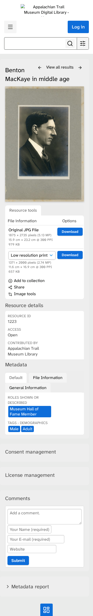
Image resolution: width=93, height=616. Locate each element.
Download (70, 231)
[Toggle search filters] (83, 43)
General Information (28, 387)
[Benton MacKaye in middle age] (44, 144)
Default (15, 377)
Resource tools (23, 210)
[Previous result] (40, 67)
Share (19, 287)
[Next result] (80, 67)
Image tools (24, 293)
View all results (60, 67)
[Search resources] (70, 43)
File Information (48, 377)
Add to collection (29, 280)
